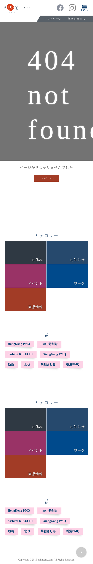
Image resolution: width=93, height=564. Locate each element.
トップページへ (46, 178)
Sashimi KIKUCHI (20, 354)
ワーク (79, 283)
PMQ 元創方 (49, 344)
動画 (11, 364)
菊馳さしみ (48, 364)
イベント (35, 283)
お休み (37, 260)
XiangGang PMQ (54, 354)
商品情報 (35, 307)
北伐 (27, 364)
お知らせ (77, 260)
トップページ (52, 18)
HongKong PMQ (19, 343)
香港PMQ (72, 364)
